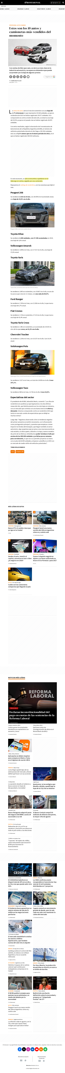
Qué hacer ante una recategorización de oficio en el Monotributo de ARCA (43, 729)
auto (12, 451)
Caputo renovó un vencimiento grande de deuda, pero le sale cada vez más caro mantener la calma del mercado (44, 911)
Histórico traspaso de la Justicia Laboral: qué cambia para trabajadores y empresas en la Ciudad (18, 968)
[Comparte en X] (14, 76)
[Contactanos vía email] (21, 1060)
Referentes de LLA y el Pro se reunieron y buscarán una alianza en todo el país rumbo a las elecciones (20, 828)
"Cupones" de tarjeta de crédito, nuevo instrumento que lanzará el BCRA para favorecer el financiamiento (19, 844)
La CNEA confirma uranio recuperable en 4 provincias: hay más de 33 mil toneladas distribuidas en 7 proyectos (44, 883)
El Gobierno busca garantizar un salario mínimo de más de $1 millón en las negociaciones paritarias (20, 911)
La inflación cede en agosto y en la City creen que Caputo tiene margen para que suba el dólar (19, 1024)
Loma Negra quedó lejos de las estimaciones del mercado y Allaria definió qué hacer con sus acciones (19, 772)
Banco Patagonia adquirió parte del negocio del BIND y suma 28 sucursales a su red (19, 815)
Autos (19, 25)
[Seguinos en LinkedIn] (32, 1049)
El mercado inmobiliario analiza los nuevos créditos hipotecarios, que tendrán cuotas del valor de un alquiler (19, 940)
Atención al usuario (23, 1057)
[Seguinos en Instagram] (28, 1049)
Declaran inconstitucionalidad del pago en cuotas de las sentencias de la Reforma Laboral (31, 715)
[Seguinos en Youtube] (37, 1049)
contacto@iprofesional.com (32, 1068)
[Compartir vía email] (28, 76)
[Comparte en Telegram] (24, 76)
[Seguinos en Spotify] (45, 1049)
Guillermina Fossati (16, 80)
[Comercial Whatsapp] (44, 1061)
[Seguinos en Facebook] (20, 1049)
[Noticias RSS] (41, 1049)
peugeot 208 (19, 451)
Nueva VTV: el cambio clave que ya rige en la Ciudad (19, 529)
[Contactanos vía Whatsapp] (25, 1060)
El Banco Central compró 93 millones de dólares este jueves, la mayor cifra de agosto (44, 815)
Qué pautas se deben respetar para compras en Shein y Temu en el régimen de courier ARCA (19, 758)
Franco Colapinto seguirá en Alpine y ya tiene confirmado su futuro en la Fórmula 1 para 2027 (45, 558)
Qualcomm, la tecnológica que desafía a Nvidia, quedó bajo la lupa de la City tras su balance (44, 786)
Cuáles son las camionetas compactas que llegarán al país (19, 586)
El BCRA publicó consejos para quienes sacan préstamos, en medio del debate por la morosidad (19, 996)
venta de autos (18, 111)
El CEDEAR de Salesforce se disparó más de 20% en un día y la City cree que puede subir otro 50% (20, 883)
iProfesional (12, 25)
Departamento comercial (42, 1057)
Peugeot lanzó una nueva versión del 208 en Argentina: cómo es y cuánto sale (43, 530)
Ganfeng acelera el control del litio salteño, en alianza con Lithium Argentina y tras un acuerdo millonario (19, 954)
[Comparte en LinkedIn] (21, 76)
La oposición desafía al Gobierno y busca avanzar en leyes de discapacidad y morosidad (19, 786)
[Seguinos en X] (24, 1049)
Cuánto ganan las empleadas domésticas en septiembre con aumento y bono (18, 729)
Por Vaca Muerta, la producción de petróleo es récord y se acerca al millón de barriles (45, 967)
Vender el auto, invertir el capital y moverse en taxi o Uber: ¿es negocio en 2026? (20, 558)
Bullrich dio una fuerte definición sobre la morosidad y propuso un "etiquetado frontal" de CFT (44, 996)
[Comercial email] (40, 1061)
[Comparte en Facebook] (10, 76)
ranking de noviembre (27, 185)
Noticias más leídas (16, 678)
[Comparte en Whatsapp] (17, 76)
